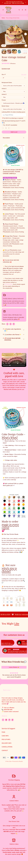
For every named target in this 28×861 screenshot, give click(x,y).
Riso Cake (8, 761)
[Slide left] (2, 2)
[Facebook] (3, 720)
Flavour (4, 100)
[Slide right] (25, 2)
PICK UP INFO (6, 739)
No (4, 123)
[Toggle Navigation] (3, 9)
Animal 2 (4, 94)
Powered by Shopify (17, 761)
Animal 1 (4, 88)
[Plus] (9, 128)
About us (4, 716)
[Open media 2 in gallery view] (9, 51)
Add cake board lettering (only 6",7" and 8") (13, 121)
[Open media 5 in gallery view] (24, 51)
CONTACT (5, 750)
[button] (19, 9)
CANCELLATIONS (7, 747)
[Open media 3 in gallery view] (14, 51)
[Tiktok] (12, 720)
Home (3, 18)
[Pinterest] (9, 720)
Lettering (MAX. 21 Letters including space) (13, 112)
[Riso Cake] (8, 9)
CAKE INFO (5, 736)
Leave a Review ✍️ (14, 667)
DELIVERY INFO (6, 743)
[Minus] (3, 128)
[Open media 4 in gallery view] (19, 51)
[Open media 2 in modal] (14, 34)
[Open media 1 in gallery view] (4, 51)
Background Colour (7, 82)
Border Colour (5, 106)
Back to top (6, 690)
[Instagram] (6, 720)
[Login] (22, 9)
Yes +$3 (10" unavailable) (10, 125)
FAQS (3, 732)
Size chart (23, 74)
